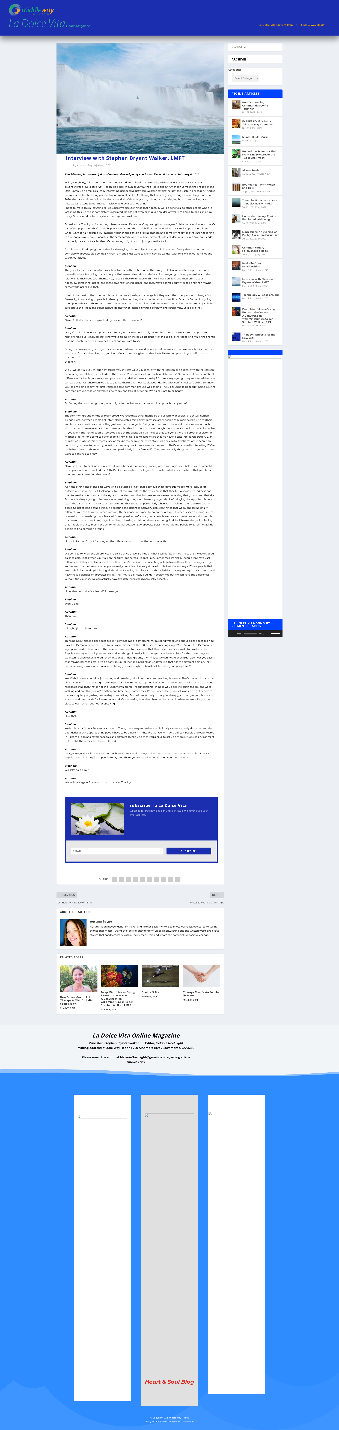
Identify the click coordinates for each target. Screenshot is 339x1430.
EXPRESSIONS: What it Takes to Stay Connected (258, 123)
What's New (263, 173)
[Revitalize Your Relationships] (236, 265)
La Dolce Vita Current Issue (276, 25)
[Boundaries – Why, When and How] (236, 187)
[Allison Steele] (236, 172)
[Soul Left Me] (160, 976)
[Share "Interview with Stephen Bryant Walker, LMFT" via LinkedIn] (149, 879)
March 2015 (262, 270)
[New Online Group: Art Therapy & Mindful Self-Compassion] (78, 978)
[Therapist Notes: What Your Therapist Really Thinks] (236, 202)
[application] (255, 633)
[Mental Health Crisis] (236, 139)
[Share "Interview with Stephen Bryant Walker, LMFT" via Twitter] (121, 879)
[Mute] (268, 633)
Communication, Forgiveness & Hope (255, 249)
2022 (259, 112)
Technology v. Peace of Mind (260, 294)
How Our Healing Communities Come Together (255, 105)
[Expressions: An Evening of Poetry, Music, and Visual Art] (236, 234)
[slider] (276, 633)
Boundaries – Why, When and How (258, 186)
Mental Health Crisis (255, 137)
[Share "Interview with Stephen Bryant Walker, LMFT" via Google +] (128, 879)
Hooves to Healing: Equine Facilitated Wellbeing (259, 218)
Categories (235, 69)
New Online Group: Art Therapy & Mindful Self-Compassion (76, 1000)
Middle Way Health (313, 25)
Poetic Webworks (184, 1421)
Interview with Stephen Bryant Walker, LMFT (257, 281)
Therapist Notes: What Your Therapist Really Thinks (259, 202)
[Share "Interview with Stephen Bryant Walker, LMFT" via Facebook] (114, 879)
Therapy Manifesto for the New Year (201, 993)
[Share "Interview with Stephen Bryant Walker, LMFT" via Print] (177, 879)
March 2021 (104, 165)
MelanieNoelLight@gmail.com (142, 1057)
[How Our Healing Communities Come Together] (236, 104)
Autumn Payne (86, 165)
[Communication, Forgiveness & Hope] (236, 249)
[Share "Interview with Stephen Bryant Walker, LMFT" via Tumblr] (135, 879)
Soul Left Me (150, 992)
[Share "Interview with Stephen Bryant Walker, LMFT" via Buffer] (156, 879)
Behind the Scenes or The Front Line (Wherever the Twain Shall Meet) (259, 154)
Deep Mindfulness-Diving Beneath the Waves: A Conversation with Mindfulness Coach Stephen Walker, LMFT (118, 998)
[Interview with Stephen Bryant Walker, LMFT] (236, 281)
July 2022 (261, 207)
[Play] (232, 633)
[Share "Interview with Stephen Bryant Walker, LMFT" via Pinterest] (142, 879)
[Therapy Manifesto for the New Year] (201, 976)
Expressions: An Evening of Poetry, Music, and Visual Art (260, 233)
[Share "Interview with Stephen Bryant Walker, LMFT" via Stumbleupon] (163, 879)
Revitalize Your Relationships (251, 265)
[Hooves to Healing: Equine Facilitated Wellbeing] (236, 218)
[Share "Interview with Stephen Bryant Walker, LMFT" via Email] (170, 879)
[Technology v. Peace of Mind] (236, 297)
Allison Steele (251, 170)
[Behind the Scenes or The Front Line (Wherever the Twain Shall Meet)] (236, 153)
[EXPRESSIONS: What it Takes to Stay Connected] (236, 123)
